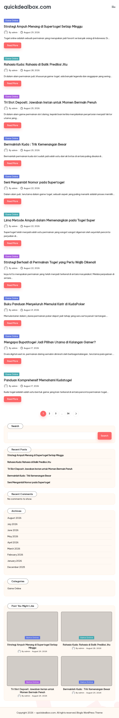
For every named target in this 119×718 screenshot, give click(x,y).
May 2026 (12, 536)
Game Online (11, 20)
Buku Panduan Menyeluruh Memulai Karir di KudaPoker (44, 304)
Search (15, 426)
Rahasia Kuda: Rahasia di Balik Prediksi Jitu (35, 64)
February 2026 (15, 554)
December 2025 (16, 567)
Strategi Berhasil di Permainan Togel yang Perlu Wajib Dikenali (50, 262)
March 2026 (13, 548)
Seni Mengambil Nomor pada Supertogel (34, 182)
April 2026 (12, 542)
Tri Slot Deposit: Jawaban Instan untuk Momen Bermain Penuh (50, 102)
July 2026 (12, 524)
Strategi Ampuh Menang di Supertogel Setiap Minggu (43, 26)
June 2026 (12, 530)
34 (68, 413)
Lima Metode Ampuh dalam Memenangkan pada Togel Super (49, 220)
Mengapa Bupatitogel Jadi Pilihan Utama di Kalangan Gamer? (50, 342)
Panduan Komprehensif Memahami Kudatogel (38, 380)
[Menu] (113, 7)
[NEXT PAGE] (76, 414)
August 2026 (14, 518)
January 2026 (14, 561)
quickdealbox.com (27, 7)
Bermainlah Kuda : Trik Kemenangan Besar (35, 144)
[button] (76, 414)
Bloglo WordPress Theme (90, 712)
